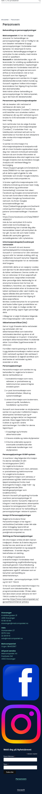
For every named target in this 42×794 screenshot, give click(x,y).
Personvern (21, 779)
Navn (6, 764)
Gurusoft (21, 790)
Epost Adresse (9, 756)
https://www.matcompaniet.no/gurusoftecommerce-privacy (21, 600)
